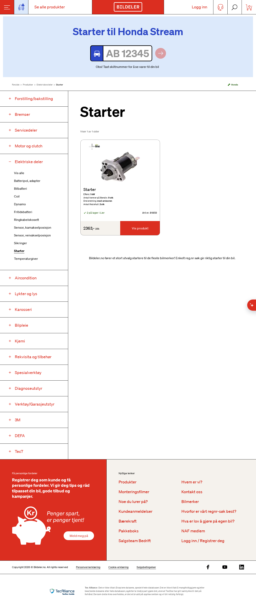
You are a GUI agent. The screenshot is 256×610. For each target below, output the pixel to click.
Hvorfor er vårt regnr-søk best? (208, 511)
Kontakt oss (191, 491)
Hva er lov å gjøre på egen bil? (207, 521)
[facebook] (208, 567)
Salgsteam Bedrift (135, 540)
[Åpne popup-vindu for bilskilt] (21, 7)
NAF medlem (193, 531)
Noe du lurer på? (133, 501)
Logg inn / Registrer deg (202, 540)
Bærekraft (128, 521)
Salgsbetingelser (146, 567)
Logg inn (199, 7)
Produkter (28, 84)
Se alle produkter (49, 7)
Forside (15, 84)
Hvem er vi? (191, 482)
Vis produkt (140, 228)
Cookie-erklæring (118, 567)
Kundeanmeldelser (135, 511)
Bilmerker (190, 501)
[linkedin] (241, 567)
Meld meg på (79, 536)
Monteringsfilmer (134, 491)
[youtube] (224, 567)
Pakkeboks (129, 531)
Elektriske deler (45, 84)
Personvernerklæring (88, 567)
